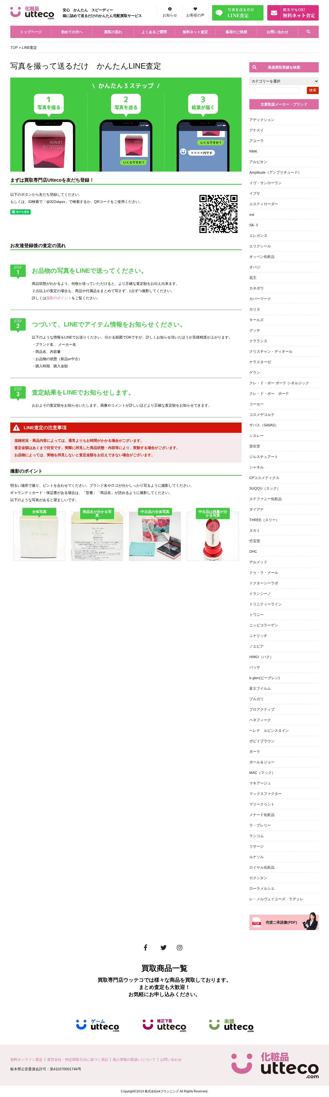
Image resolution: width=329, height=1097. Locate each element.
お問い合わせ (277, 32)
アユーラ (256, 141)
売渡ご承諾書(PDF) (281, 922)
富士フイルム (260, 688)
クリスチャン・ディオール (271, 351)
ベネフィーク (260, 720)
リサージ (256, 846)
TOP (14, 47)
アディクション (262, 120)
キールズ (256, 320)
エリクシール (260, 246)
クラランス (258, 341)
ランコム (256, 836)
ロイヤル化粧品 (262, 867)
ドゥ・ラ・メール (263, 572)
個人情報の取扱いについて (134, 1059)
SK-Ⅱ (254, 225)
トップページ (31, 32)
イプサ (254, 193)
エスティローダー (263, 204)
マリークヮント (262, 804)
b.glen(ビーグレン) (264, 678)
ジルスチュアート (263, 457)
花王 (253, 278)
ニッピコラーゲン (263, 625)
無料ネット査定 (195, 32)
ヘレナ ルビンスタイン (269, 730)
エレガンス (258, 235)
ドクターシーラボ (263, 583)
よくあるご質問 (154, 32)
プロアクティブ (262, 709)
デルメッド (258, 562)
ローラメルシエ (262, 888)
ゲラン (254, 372)
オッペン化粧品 (262, 257)
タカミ (254, 530)
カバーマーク (260, 299)
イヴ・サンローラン (265, 183)
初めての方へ (72, 32)
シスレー (256, 436)
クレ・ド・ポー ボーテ (269, 393)
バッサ (254, 667)
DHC (253, 551)
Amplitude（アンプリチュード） (275, 172)
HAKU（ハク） (261, 657)
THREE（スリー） (264, 520)
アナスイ (256, 130)
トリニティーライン (265, 604)
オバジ (254, 267)
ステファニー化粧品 (265, 499)
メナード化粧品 (262, 815)
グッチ (254, 330)
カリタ (254, 309)
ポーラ (254, 751)
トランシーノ (260, 594)
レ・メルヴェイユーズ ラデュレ (276, 899)
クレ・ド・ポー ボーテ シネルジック (279, 383)
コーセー (256, 404)
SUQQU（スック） (264, 488)
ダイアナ (256, 509)
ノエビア (256, 646)
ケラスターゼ (260, 362)
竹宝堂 (254, 541)
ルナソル (256, 857)
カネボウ (256, 288)
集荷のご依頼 (236, 32)
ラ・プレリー (260, 825)
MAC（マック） (262, 773)
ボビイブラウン (262, 741)
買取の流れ (113, 32)
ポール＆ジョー (262, 762)
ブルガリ (256, 699)
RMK (253, 151)
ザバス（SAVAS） (263, 425)
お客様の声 (195, 15)
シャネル (256, 467)
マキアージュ (260, 783)
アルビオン (258, 162)
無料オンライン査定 (26, 1059)
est (251, 214)
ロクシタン (258, 878)
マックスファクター (265, 794)
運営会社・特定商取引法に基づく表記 (77, 1059)
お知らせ (170, 15)
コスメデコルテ (262, 414)
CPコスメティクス (264, 478)
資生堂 (254, 446)
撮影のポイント (58, 298)
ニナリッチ (258, 636)
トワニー (256, 615)
